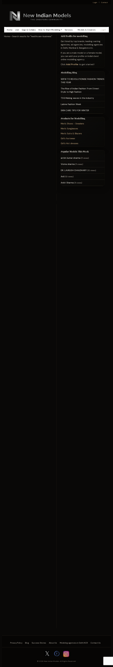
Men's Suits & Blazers (71, 133)
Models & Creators (86, 30)
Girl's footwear (68, 138)
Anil (62, 176)
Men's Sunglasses (69, 128)
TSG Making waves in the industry (77, 98)
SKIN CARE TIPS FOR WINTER (75, 110)
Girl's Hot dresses (69, 143)
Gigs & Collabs (29, 30)
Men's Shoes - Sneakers (72, 123)
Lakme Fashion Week (71, 104)
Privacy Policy (16, 643)
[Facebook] (56, 658)
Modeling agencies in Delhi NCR (74, 643)
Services (69, 30)
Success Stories (39, 643)
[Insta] (66, 658)
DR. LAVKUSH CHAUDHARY (74, 170)
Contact (104, 2)
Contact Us (96, 643)
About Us (53, 643)
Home (9, 30)
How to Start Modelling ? (50, 30)
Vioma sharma (68, 164)
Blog (27, 643)
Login (95, 2)
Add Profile (72, 64)
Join (17, 30)
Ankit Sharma (67, 182)
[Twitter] (47, 658)
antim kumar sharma (70, 158)
